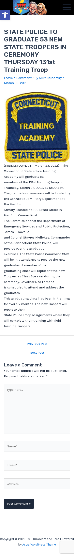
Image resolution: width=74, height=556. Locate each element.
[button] (5, 15)
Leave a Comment (18, 78)
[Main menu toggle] (66, 7)
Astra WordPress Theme (39, 544)
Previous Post (37, 343)
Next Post (37, 352)
